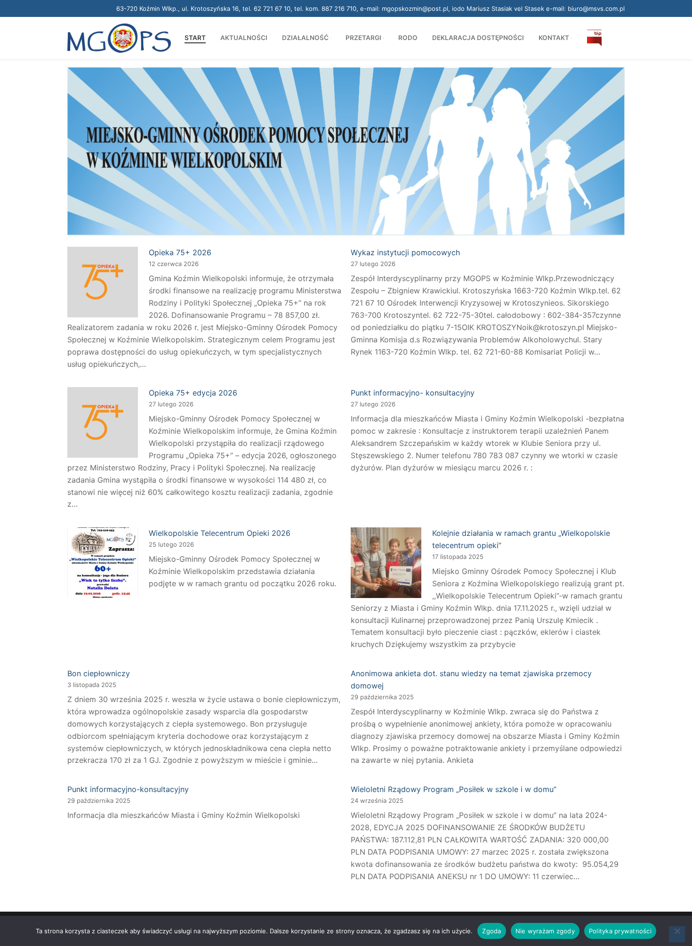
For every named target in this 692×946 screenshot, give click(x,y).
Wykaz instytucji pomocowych (405, 252)
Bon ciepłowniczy (98, 673)
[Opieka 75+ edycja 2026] (102, 424)
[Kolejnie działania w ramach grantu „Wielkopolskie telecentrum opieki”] (386, 564)
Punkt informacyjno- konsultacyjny (413, 392)
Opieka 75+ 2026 (180, 252)
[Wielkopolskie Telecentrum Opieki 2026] (102, 564)
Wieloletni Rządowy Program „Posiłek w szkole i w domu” (453, 789)
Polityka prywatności (620, 931)
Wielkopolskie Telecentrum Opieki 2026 (219, 533)
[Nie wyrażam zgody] (677, 934)
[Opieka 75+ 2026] (102, 284)
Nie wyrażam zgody (545, 931)
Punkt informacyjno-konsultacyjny (128, 789)
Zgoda (491, 931)
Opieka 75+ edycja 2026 (193, 392)
